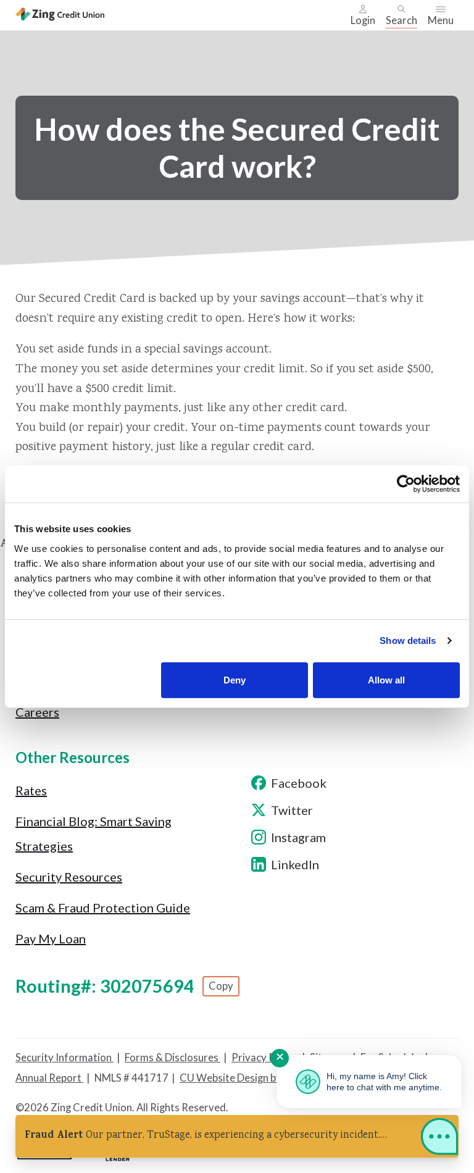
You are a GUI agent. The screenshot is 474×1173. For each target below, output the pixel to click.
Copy (221, 986)
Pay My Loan (50, 938)
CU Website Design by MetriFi (248, 1078)
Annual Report (49, 1078)
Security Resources (68, 876)
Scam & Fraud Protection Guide (102, 907)
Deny (234, 679)
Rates (31, 790)
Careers (37, 711)
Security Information (64, 1057)
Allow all (386, 679)
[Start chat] (439, 1139)
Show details (408, 640)
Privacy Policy (265, 1057)
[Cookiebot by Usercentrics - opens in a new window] (406, 484)
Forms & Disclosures (172, 1057)
